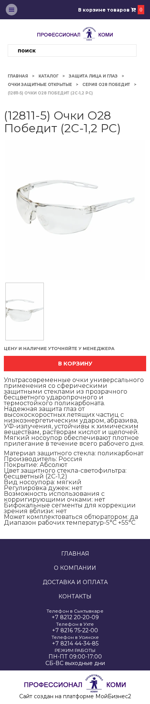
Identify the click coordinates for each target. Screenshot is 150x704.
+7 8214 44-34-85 (75, 643)
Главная (18, 76)
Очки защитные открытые (40, 84)
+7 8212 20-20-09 (75, 617)
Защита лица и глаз (93, 76)
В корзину (75, 363)
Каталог (48, 76)
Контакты (75, 596)
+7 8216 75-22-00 (75, 630)
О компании (75, 568)
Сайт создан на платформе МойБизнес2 (75, 696)
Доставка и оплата (75, 582)
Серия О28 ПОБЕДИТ (106, 84)
